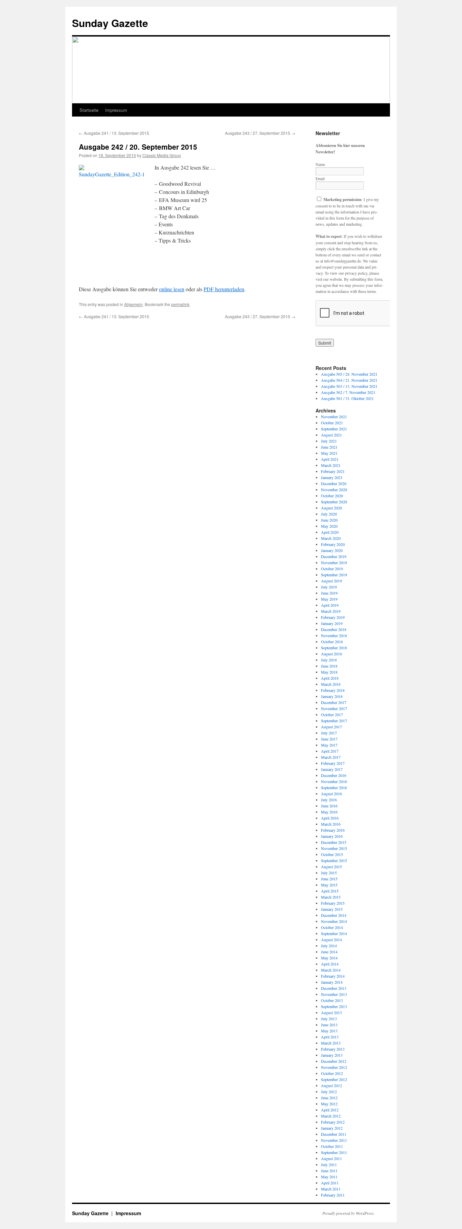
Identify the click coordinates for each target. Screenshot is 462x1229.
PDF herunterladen (224, 289)
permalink (180, 304)
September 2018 (334, 647)
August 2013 (331, 1012)
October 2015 (332, 854)
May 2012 (329, 1103)
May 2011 (329, 1176)
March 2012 (331, 1116)
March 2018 (331, 684)
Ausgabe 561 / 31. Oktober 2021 (347, 398)
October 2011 (332, 1146)
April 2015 (330, 891)
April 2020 (330, 532)
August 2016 (331, 793)
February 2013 (333, 1049)
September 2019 (334, 574)
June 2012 (329, 1097)
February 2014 (333, 976)
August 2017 (331, 726)
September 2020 (334, 501)
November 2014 (334, 921)
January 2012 (332, 1128)
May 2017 (329, 745)
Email (320, 178)
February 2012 (333, 1122)
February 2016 (333, 830)
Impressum (116, 110)
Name (320, 164)
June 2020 (329, 520)
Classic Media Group (161, 155)
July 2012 (329, 1091)
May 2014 (329, 957)
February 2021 (333, 471)
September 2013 (334, 1006)
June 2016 (329, 805)
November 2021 (334, 416)
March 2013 (331, 1043)
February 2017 (333, 763)
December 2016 (333, 775)
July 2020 (329, 514)
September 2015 (334, 860)
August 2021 (331, 434)
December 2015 (333, 842)
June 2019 (329, 593)
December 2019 (333, 556)
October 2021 (332, 422)
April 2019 (330, 605)
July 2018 (329, 659)
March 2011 (331, 1189)
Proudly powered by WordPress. (348, 1213)
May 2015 (329, 884)
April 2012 (330, 1109)
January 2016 (332, 836)
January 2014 (332, 982)
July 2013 (329, 1018)
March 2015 (331, 897)
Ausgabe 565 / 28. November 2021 (349, 374)
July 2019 (329, 587)
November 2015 (334, 848)
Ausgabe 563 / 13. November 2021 (349, 386)
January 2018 (332, 696)
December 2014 (333, 915)
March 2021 (331, 465)
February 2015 (333, 903)
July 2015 (329, 872)
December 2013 (333, 988)
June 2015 (329, 878)
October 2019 (332, 568)
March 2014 (331, 970)
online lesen (171, 289)
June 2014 (329, 951)
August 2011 (331, 1158)
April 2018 (330, 678)
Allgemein (133, 304)
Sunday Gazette (110, 23)
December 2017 (333, 702)
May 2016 (329, 811)
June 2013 (329, 1024)
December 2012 (333, 1061)
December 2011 (333, 1134)
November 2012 (334, 1067)
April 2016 (330, 818)
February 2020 (333, 544)
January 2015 (332, 909)
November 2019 (334, 562)
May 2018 (329, 672)
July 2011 (329, 1164)
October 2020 (332, 495)
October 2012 (332, 1073)
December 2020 (333, 483)
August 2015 (331, 866)
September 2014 (334, 933)
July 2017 (329, 732)
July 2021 (329, 441)
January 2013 (332, 1055)
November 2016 (334, 781)
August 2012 (331, 1085)
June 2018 (329, 666)
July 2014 (329, 945)
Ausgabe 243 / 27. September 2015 (260, 133)
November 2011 (334, 1140)
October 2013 (332, 1000)
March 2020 (331, 538)
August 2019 (331, 580)
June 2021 (329, 447)
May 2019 (329, 599)
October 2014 (332, 927)
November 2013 (334, 994)
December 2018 (333, 629)
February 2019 (333, 617)
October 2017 (332, 714)
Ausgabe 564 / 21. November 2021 (349, 380)
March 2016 (331, 824)
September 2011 (334, 1152)
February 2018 (333, 690)
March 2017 (331, 757)
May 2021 (329, 453)
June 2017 (329, 739)
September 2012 (334, 1079)
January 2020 (332, 550)
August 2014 (331, 939)
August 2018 (331, 653)
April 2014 (330, 964)
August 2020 (331, 507)
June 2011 (329, 1170)
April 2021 (330, 459)
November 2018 (334, 635)
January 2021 (332, 477)
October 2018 (332, 641)
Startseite (88, 110)
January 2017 (332, 769)
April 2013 (330, 1036)
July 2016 (329, 799)
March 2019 (331, 611)
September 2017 (334, 720)
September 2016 (334, 787)
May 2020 (329, 526)
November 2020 (334, 489)
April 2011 (330, 1182)
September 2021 (334, 428)
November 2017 (334, 708)
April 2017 (330, 751)
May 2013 (329, 1030)
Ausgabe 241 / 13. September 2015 (114, 133)
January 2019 (332, 623)
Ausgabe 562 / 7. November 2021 (348, 392)
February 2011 (333, 1195)
